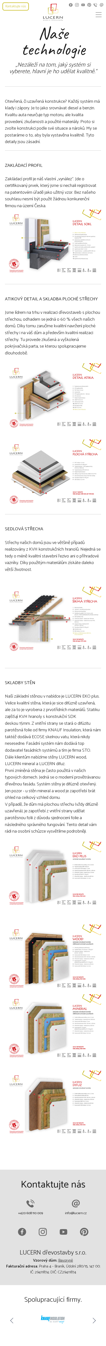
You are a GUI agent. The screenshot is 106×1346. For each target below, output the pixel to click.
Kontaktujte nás (15, 6)
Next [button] (94, 1320)
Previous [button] (12, 1320)
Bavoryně (65, 1260)
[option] (53, 1320)
